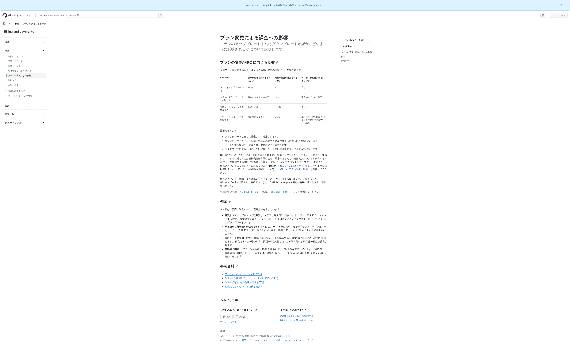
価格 (278, 340)
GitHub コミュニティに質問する (298, 316)
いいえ (242, 316)
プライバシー (255, 340)
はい (228, 316)
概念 (17, 23)
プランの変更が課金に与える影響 (247, 62)
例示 (223, 202)
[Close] (561, 5)
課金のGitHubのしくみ (283, 191)
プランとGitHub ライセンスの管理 (243, 274)
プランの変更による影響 (34, 23)
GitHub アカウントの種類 (294, 169)
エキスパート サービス (293, 340)
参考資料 (227, 266)
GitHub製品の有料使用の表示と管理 (244, 282)
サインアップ (559, 15)
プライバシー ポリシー (229, 322)
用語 (244, 340)
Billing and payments (19, 31)
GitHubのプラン (250, 191)
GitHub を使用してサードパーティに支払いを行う (252, 278)
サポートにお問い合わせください (298, 320)
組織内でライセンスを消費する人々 (244, 286)
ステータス (268, 340)
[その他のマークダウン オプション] (369, 40)
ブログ (310, 340)
